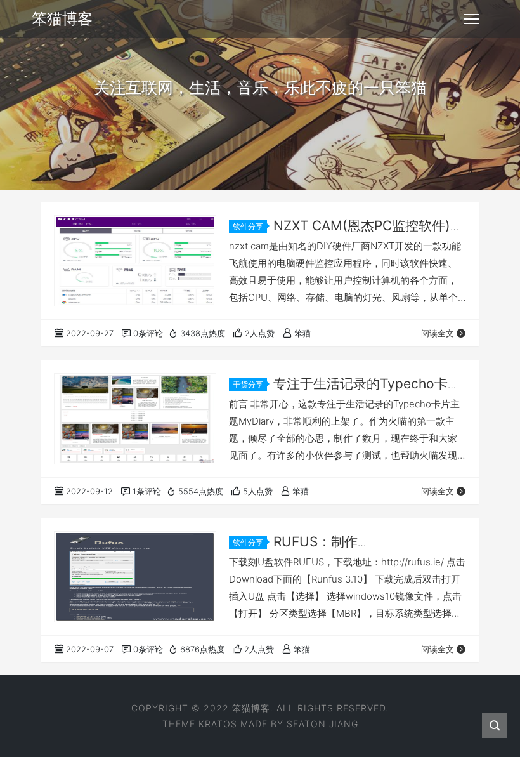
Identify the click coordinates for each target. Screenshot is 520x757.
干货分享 (248, 384)
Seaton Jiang (322, 723)
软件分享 (248, 226)
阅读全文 (437, 333)
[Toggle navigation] (471, 19)
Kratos (217, 723)
